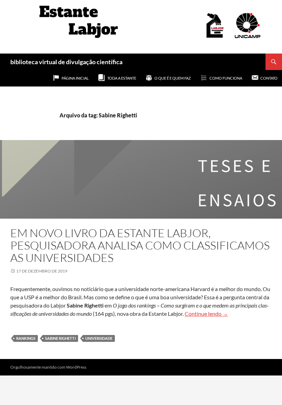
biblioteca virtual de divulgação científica (66, 62)
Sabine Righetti (60, 338)
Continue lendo (206, 313)
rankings (25, 338)
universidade (98, 338)
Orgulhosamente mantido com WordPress (48, 367)
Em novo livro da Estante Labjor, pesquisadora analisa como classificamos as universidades (140, 245)
